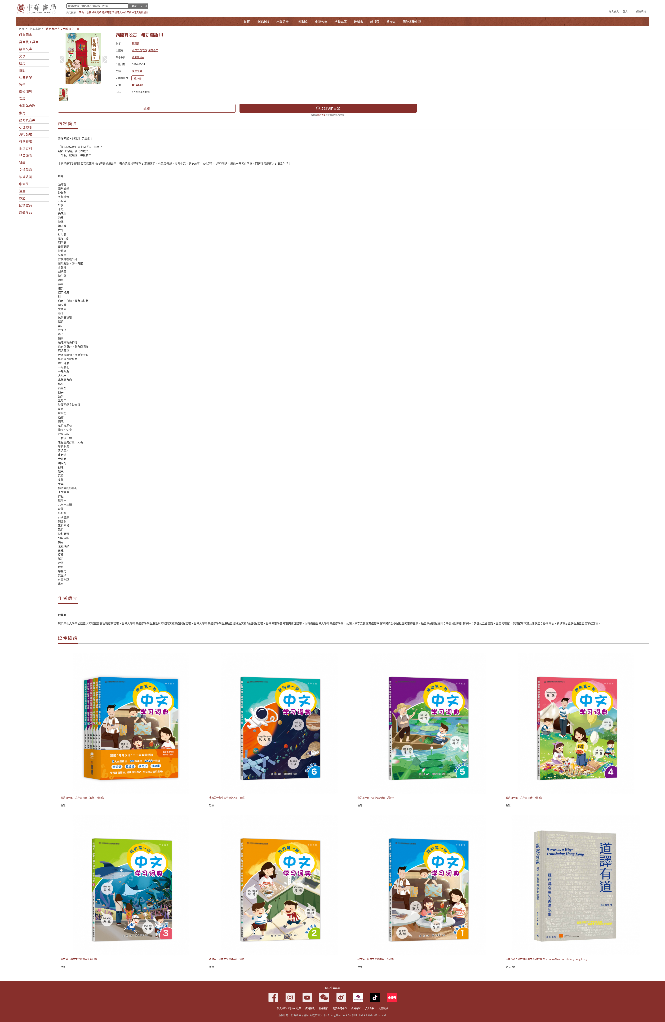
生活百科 (25, 148)
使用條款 (310, 1008)
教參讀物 (25, 141)
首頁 (22, 28)
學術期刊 (25, 91)
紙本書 (137, 78)
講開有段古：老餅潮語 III (62, 28)
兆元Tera (510, 966)
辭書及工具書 (29, 42)
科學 (22, 162)
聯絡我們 (324, 1008)
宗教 (22, 98)
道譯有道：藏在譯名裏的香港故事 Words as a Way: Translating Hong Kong (546, 959)
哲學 (22, 84)
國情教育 (25, 205)
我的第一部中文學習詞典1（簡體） (376, 959)
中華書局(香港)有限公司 (145, 50)
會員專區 (356, 1008)
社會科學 (25, 77)
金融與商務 (27, 105)
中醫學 (24, 184)
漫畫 (22, 191)
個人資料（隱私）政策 (289, 1008)
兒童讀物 (25, 155)
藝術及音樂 (27, 120)
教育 (22, 113)
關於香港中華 (339, 1008)
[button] (105, 59)
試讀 (146, 108)
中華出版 (35, 28)
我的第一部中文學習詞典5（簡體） (376, 797)
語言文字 (25, 49)
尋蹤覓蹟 (96, 12)
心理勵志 (25, 127)
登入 (625, 11)
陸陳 (63, 805)
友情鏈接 (383, 1008)
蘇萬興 (135, 43)
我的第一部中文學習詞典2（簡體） (228, 959)
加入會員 (614, 11)
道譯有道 (107, 12)
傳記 (22, 70)
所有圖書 (25, 34)
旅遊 (22, 198)
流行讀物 (25, 134)
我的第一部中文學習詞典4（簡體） (524, 797)
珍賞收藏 (25, 176)
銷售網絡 (641, 11)
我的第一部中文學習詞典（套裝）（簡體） (83, 797)
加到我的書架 (330, 108)
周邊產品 (25, 212)
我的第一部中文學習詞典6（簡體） (228, 797)
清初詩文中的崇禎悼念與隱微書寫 (130, 12)
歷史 (22, 63)
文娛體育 (25, 169)
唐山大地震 (85, 12)
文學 (22, 56)
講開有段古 (138, 57)
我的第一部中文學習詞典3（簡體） (79, 959)
